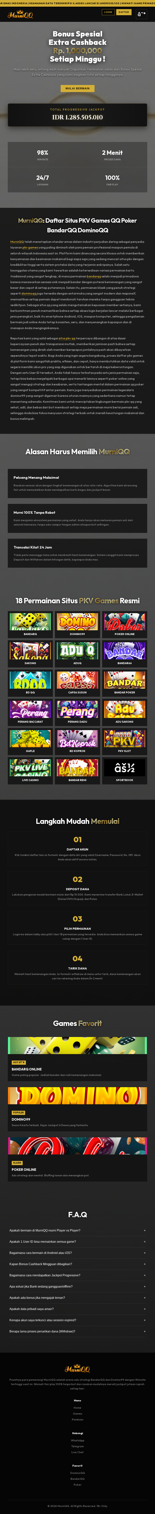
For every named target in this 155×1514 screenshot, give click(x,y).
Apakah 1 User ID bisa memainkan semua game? (77, 1241)
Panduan (77, 1419)
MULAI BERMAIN (78, 88)
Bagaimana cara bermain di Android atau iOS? (77, 1252)
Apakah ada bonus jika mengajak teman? (77, 1297)
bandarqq (94, 276)
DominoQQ (77, 1473)
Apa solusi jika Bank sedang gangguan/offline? (77, 1286)
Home (77, 1407)
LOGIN (108, 12)
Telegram (77, 1446)
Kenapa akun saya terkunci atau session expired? (77, 1320)
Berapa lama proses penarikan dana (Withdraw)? (77, 1331)
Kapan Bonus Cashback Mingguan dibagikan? (77, 1264)
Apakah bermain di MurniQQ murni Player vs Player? (77, 1230)
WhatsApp (77, 1440)
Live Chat (77, 1452)
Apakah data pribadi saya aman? (77, 1309)
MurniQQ (17, 242)
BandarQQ (77, 1479)
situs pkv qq (67, 338)
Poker (77, 1484)
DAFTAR (124, 12)
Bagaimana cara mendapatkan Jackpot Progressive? (77, 1275)
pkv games (30, 247)
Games (77, 1413)
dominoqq (29, 293)
